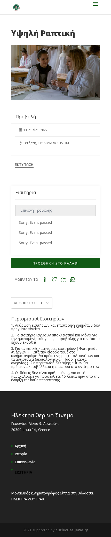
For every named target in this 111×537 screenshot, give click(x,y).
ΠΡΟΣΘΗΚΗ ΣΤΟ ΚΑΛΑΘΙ (56, 263)
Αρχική (20, 445)
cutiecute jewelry (72, 529)
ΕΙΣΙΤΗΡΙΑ (23, 472)
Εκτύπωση (24, 164)
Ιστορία (21, 453)
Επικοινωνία (25, 461)
